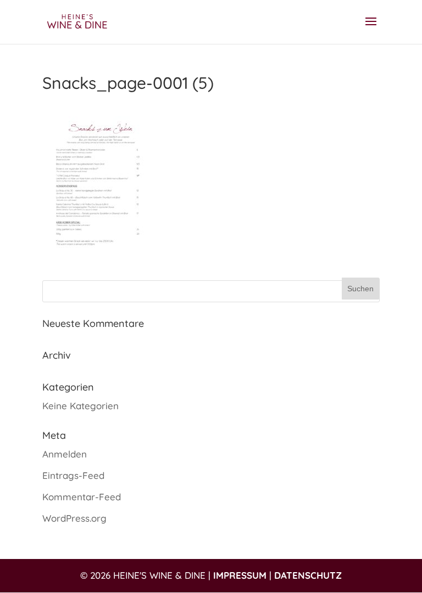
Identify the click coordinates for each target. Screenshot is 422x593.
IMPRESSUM (239, 575)
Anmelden (64, 454)
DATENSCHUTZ (308, 575)
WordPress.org (74, 518)
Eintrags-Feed (73, 475)
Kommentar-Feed (81, 496)
